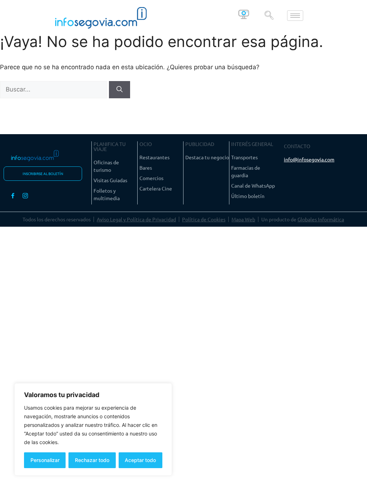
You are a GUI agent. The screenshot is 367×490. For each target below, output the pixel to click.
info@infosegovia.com (309, 159)
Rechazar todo (92, 460)
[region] (93, 429)
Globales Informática (320, 219)
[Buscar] (119, 89)
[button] (269, 15)
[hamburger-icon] (295, 15)
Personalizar (44, 460)
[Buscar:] (54, 89)
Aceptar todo (140, 460)
